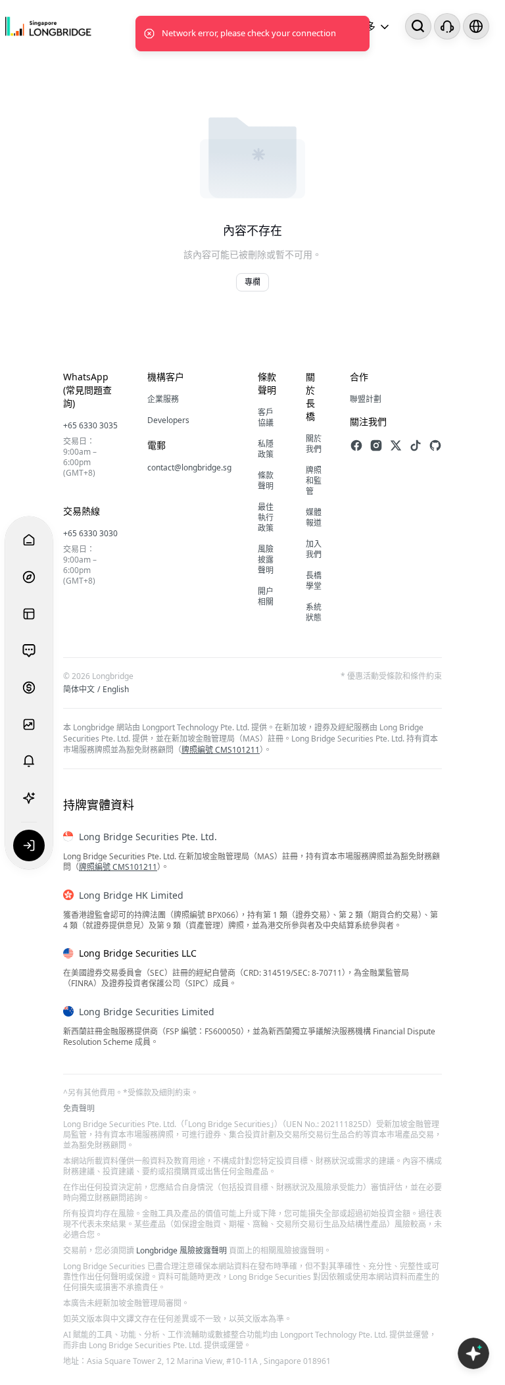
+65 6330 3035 (90, 425)
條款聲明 (266, 480)
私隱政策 (266, 449)
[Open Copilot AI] (473, 1353)
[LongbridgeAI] (29, 798)
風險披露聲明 (266, 560)
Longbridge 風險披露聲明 (181, 1250)
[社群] (29, 651)
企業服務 (163, 399)
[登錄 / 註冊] (29, 845)
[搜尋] (418, 26)
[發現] (29, 577)
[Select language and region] (476, 26)
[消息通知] (29, 761)
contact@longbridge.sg (189, 467)
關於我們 (314, 444)
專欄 (252, 282)
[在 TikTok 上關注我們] (415, 445)
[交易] (29, 687)
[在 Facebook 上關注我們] (356, 445)
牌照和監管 (314, 481)
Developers (168, 420)
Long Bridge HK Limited (131, 895)
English (116, 689)
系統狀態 (314, 612)
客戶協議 (266, 417)
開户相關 (266, 596)
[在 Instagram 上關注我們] (376, 445)
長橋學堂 (314, 581)
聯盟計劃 (365, 399)
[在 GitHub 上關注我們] (435, 445)
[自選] (29, 724)
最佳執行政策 (266, 518)
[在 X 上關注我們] (395, 445)
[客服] (447, 26)
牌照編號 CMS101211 (220, 749)
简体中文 (79, 689)
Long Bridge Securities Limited (146, 1011)
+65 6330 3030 (90, 533)
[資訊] (29, 614)
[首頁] (48, 26)
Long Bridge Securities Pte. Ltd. (148, 836)
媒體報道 (314, 517)
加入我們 (314, 549)
